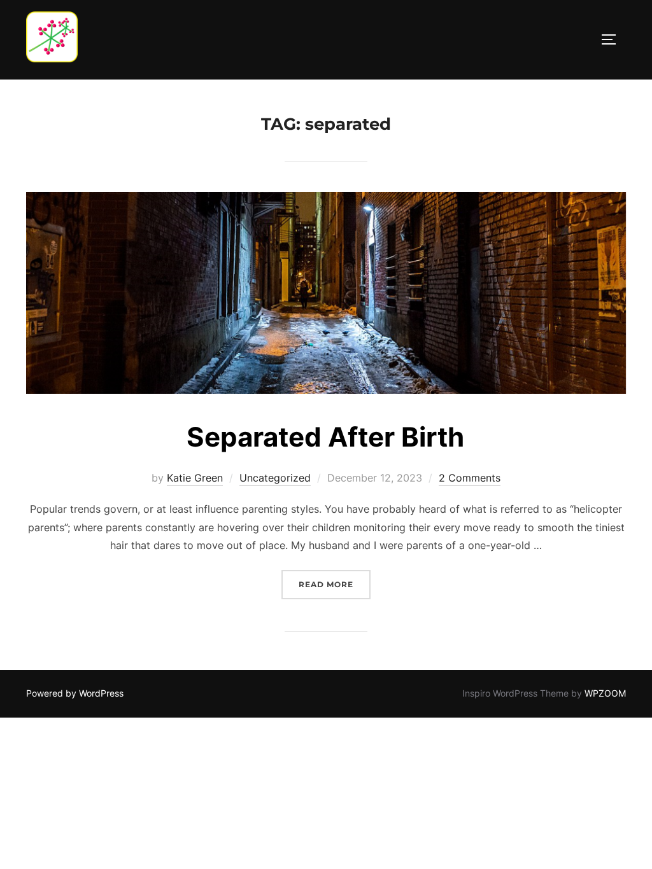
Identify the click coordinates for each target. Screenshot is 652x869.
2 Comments (469, 477)
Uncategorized (275, 477)
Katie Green (195, 477)
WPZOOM (605, 693)
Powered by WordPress (75, 693)
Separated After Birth (325, 437)
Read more (335, 584)
